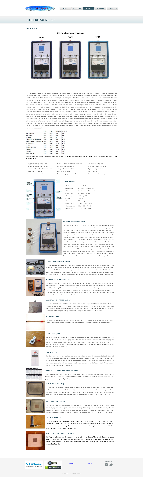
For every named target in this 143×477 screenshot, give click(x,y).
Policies (90, 463)
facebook (107, 464)
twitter (111, 464)
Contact (71, 463)
